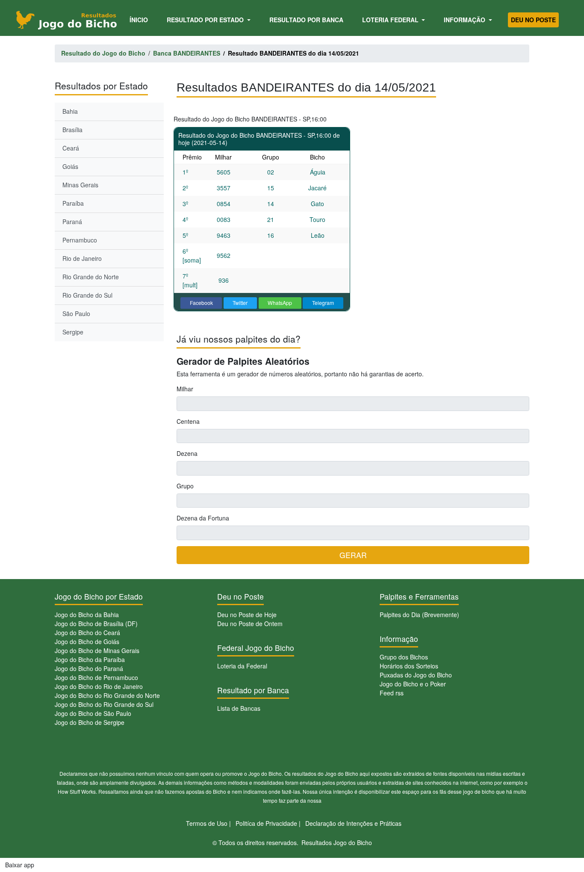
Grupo (185, 486)
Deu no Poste (533, 19)
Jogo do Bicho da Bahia (87, 614)
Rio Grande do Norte (90, 276)
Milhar (185, 388)
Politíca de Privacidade (266, 823)
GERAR (353, 555)
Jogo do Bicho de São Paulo (93, 713)
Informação (465, 19)
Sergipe (72, 332)
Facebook (201, 302)
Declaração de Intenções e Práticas (353, 823)
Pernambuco (79, 240)
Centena (188, 421)
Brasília (72, 129)
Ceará (70, 148)
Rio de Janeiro (82, 258)
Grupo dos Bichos (404, 657)
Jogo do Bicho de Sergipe (89, 722)
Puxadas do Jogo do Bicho (416, 675)
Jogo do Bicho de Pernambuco (96, 677)
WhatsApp (280, 302)
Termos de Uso (206, 823)
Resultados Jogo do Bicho (336, 842)
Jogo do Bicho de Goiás (87, 641)
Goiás (70, 166)
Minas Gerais (80, 184)
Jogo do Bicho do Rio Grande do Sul (104, 704)
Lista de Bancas (238, 708)
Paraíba (73, 203)
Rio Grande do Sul (87, 295)
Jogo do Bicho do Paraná (89, 668)
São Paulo (76, 313)
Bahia (70, 111)
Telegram (323, 302)
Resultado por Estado (206, 19)
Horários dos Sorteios (409, 666)
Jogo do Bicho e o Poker (413, 684)
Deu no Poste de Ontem (250, 623)
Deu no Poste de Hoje (247, 614)
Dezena (187, 453)
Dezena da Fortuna (203, 518)
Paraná (72, 221)
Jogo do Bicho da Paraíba (90, 659)
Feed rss (392, 693)
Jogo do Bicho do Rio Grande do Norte (107, 695)
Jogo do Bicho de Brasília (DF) (96, 623)
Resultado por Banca (306, 19)
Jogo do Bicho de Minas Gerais (97, 650)
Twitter (240, 302)
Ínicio (140, 19)
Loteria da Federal (242, 666)
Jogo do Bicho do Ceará (87, 632)
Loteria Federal (391, 19)
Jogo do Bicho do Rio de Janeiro (99, 686)
